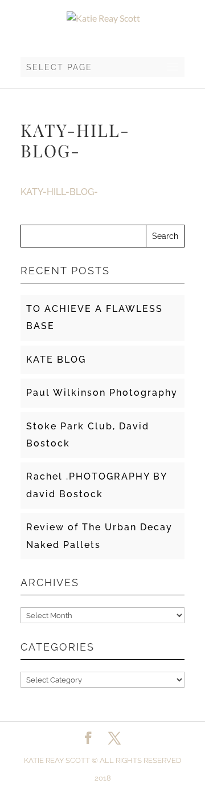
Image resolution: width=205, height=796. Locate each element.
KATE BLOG (56, 359)
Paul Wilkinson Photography (102, 392)
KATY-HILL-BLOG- (59, 191)
